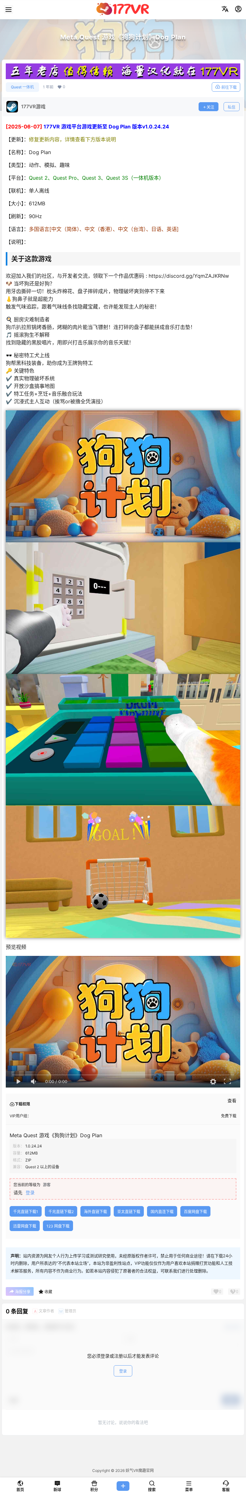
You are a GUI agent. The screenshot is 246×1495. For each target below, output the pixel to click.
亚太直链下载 (128, 1211)
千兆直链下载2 (61, 1211)
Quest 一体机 (22, 87)
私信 (231, 107)
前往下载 (229, 87)
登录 (30, 1192)
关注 (210, 107)
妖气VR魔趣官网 (139, 1470)
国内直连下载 (162, 1211)
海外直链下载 (95, 1211)
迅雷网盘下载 (24, 1226)
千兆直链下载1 (25, 1211)
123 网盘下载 (58, 1226)
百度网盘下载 (195, 1211)
